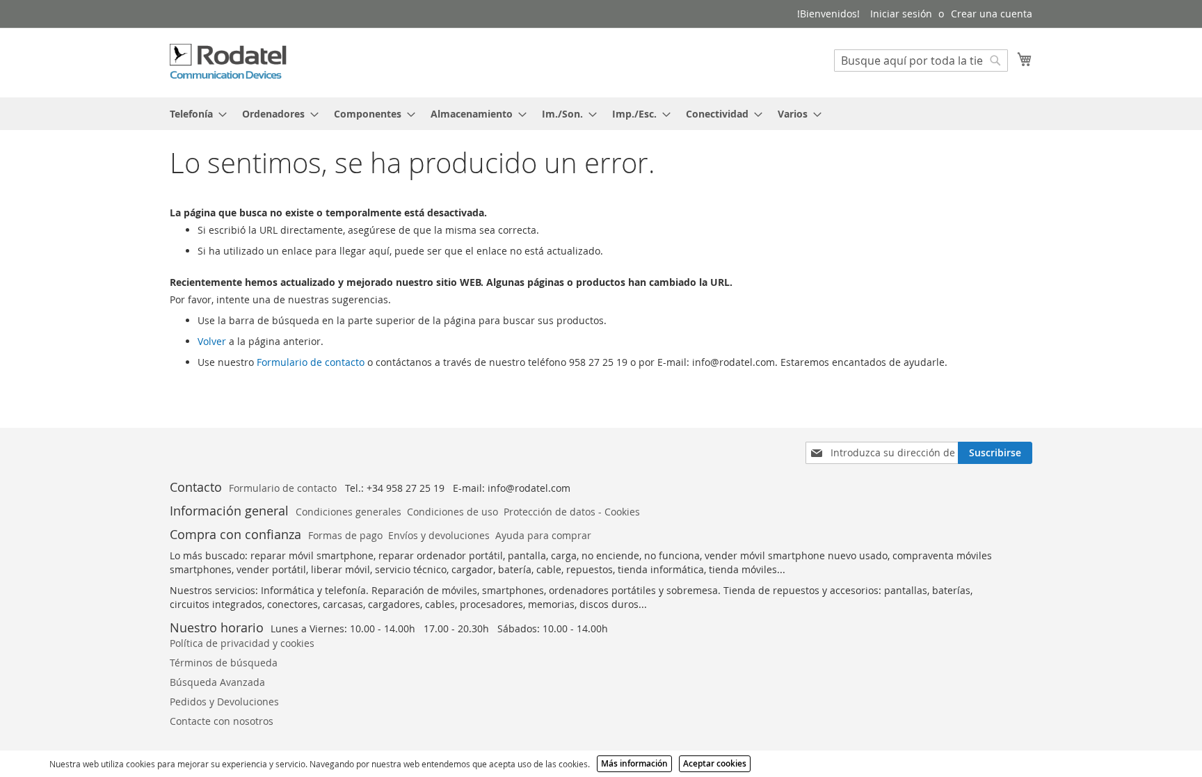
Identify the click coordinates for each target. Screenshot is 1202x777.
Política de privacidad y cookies (242, 643)
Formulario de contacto (310, 362)
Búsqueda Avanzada (217, 682)
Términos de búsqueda (224, 662)
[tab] (601, 113)
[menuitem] (194, 113)
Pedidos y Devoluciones (224, 701)
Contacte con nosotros (221, 721)
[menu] (601, 113)
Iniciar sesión (901, 13)
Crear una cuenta (991, 13)
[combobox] (921, 60)
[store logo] (229, 62)
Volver (212, 341)
